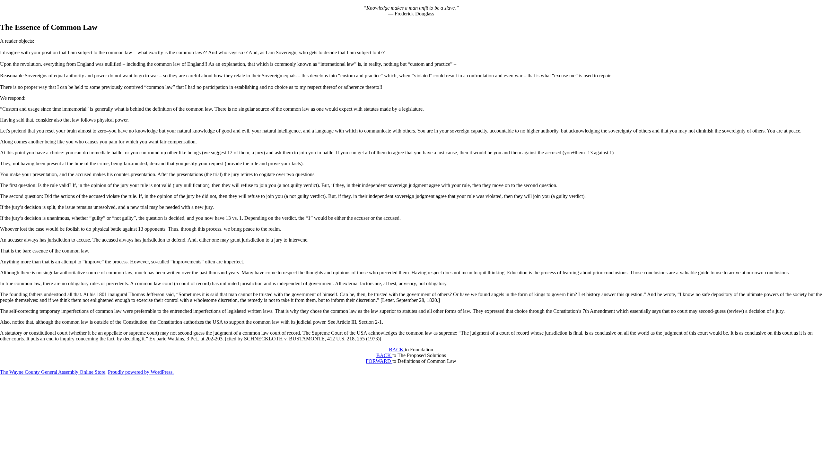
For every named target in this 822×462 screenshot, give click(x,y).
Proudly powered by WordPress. (141, 372)
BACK (397, 349)
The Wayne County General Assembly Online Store (52, 372)
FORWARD (379, 361)
